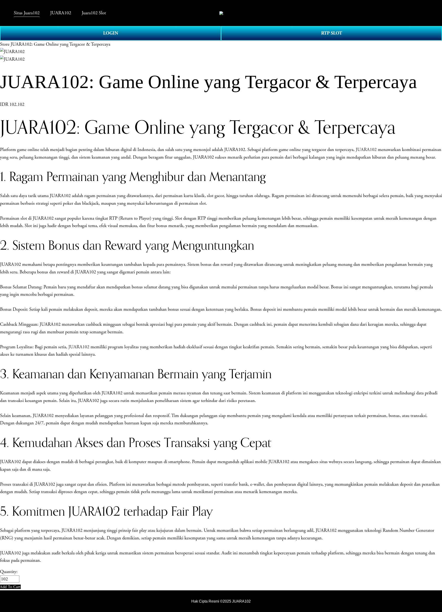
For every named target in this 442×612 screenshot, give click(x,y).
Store (4, 44)
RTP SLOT (331, 33)
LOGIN (110, 33)
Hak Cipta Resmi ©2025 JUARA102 (221, 601)
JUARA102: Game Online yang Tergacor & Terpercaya (60, 44)
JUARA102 (366, 150)
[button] (10, 587)
